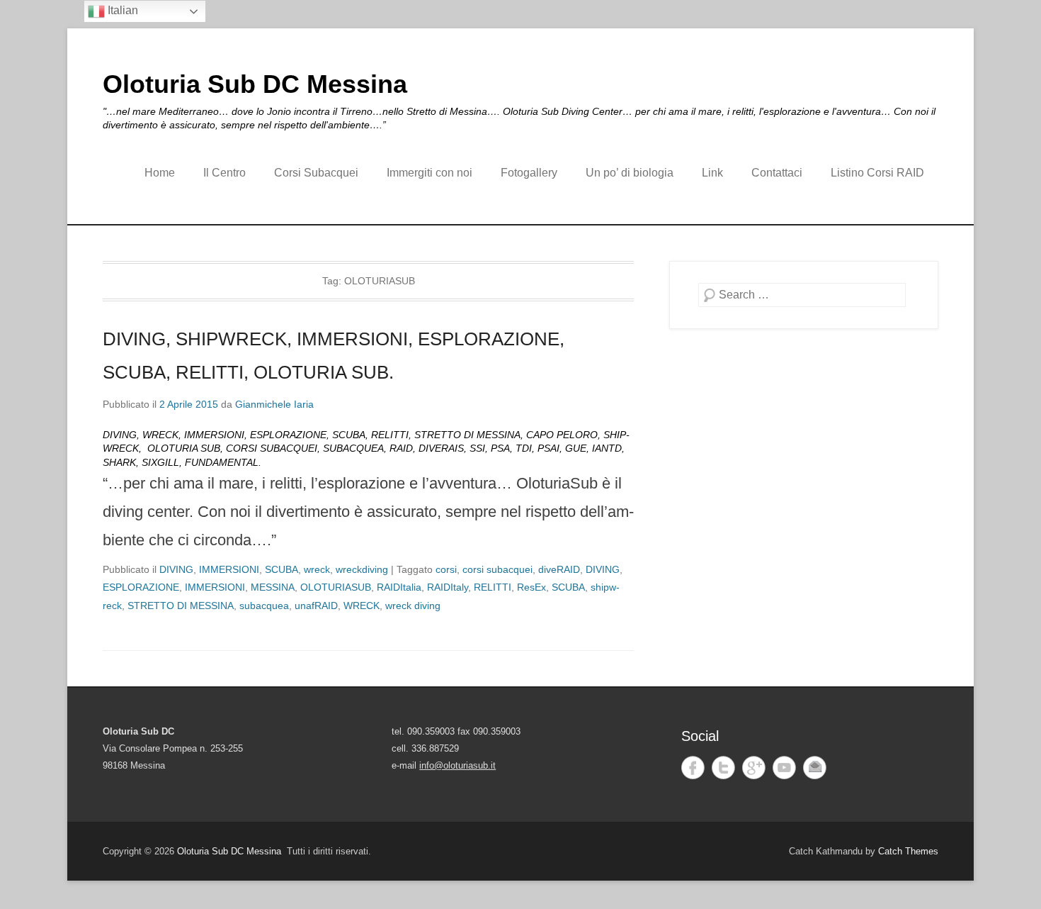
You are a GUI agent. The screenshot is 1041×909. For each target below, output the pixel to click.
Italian (121, 10)
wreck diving (412, 605)
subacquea (264, 605)
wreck (317, 569)
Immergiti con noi (429, 173)
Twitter (723, 767)
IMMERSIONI (229, 569)
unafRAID (316, 605)
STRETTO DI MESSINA (180, 605)
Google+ (754, 767)
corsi (446, 569)
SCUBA (281, 569)
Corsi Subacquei (316, 173)
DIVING (176, 569)
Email (814, 767)
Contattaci (776, 173)
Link (712, 173)
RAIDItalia (399, 587)
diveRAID (559, 569)
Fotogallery (529, 173)
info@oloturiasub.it (457, 765)
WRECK (361, 605)
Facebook (693, 767)
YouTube (784, 767)
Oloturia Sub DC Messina (255, 84)
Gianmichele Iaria (274, 404)
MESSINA (273, 587)
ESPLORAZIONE (141, 587)
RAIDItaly (447, 587)
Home (159, 173)
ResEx (531, 587)
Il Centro (224, 173)
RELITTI (492, 587)
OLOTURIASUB (335, 587)
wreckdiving (362, 569)
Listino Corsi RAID (877, 173)
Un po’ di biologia (629, 173)
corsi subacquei (497, 569)
